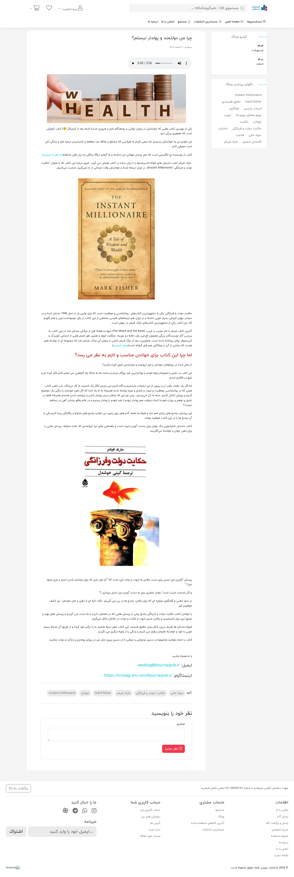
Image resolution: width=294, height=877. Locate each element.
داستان (223, 129)
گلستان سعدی (252, 142)
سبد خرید (154, 830)
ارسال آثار (282, 817)
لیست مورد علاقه (150, 836)
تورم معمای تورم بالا (249, 115)
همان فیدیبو (120, 345)
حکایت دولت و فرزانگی (247, 129)
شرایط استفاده (279, 836)
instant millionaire (248, 95)
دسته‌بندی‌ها (254, 22)
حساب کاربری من (150, 810)
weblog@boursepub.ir (159, 665)
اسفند (239, 64)
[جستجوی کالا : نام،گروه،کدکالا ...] (242, 8)
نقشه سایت (281, 855)
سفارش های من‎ (150, 817)
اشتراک (16, 832)
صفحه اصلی (232, 22)
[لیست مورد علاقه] (49, 8)
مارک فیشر (231, 142)
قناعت (240, 135)
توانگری (234, 109)
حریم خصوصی (280, 830)
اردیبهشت (239, 50)
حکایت (244, 122)
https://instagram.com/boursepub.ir (138, 675)
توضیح (181, 724)
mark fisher (253, 102)
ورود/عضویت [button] (69, 9)
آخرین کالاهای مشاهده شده (207, 823)
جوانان (257, 122)
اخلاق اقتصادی (231, 102)
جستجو (182, 22)
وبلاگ (221, 817)
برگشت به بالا (18, 788)
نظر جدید (172, 748)
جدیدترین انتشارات (206, 22)
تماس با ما (167, 22)
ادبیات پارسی (253, 109)
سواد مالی (255, 135)
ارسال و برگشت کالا (277, 823)
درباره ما (153, 22)
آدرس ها (155, 823)
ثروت (227, 115)
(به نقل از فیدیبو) (52, 155)
